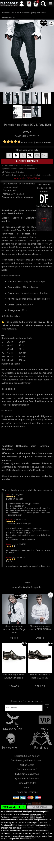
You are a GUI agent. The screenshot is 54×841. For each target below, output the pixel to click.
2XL (37, 155)
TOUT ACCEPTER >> (14, 807)
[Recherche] (43, 3)
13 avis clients (27, 142)
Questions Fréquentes (27, 778)
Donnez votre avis (43, 490)
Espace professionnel (27, 792)
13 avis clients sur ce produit (17, 490)
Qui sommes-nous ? (27, 769)
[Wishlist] (29, 3)
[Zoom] (27, 55)
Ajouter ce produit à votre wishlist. (19, 165)
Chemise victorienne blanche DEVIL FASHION (40, 628)
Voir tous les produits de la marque (44, 188)
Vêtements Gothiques (10, 13)
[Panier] (36, 3)
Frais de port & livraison (14, 172)
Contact (27, 787)
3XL (44, 155)
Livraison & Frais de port (27, 756)
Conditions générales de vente (27, 760)
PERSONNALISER (40, 807)
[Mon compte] (21, 3)
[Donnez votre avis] (42, 142)
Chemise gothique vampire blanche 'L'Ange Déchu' (14, 629)
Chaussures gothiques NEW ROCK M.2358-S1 (14, 676)
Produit (27, 583)
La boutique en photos (27, 774)
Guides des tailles (27, 783)
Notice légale (27, 765)
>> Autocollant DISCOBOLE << (27, 178)
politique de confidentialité (22, 839)
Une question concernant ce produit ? (20, 169)
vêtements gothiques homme (34, 13)
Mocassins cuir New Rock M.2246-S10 (40, 676)
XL (30, 155)
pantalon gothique (9, 17)
